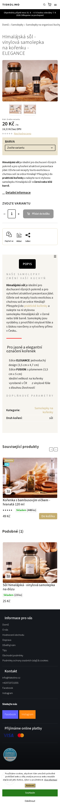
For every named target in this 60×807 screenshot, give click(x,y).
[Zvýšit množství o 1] (18, 214)
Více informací (50, 780)
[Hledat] (44, 4)
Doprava (6, 640)
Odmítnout (30, 801)
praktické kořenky (36, 306)
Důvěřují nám (9, 645)
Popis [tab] (27, 263)
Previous (51, 449)
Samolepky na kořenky (44, 410)
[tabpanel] (30, 488)
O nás (5, 630)
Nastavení (30, 785)
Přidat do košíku (41, 214)
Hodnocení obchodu (13, 635)
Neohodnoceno (22, 134)
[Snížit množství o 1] (4, 214)
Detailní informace (18, 192)
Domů (5, 625)
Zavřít (50, 245)
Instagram (7, 693)
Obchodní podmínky (12, 655)
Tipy (4, 650)
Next (56, 449)
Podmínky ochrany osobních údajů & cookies (25, 660)
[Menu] (55, 5)
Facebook (7, 688)
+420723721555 (10, 683)
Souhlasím (30, 792)
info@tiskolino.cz (11, 678)
